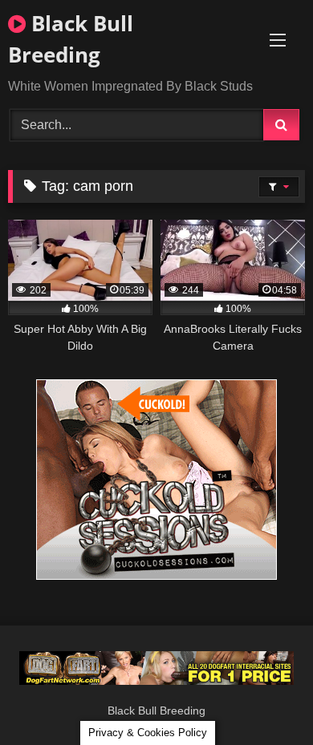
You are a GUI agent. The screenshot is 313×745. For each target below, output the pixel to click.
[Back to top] (263, 697)
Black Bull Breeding (70, 39)
